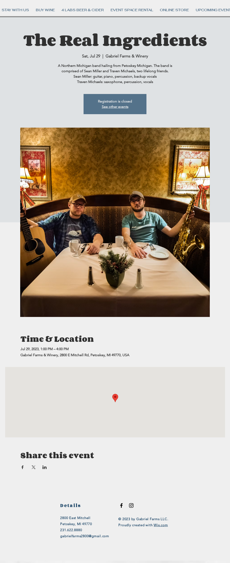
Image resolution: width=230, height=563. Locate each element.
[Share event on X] (33, 467)
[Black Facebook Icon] (121, 505)
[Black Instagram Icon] (131, 505)
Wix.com (161, 525)
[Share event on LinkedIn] (44, 467)
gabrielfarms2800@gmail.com (84, 536)
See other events (115, 107)
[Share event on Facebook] (22, 467)
